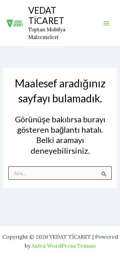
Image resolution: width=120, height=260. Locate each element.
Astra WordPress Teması (64, 245)
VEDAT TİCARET (46, 15)
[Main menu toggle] (106, 23)
